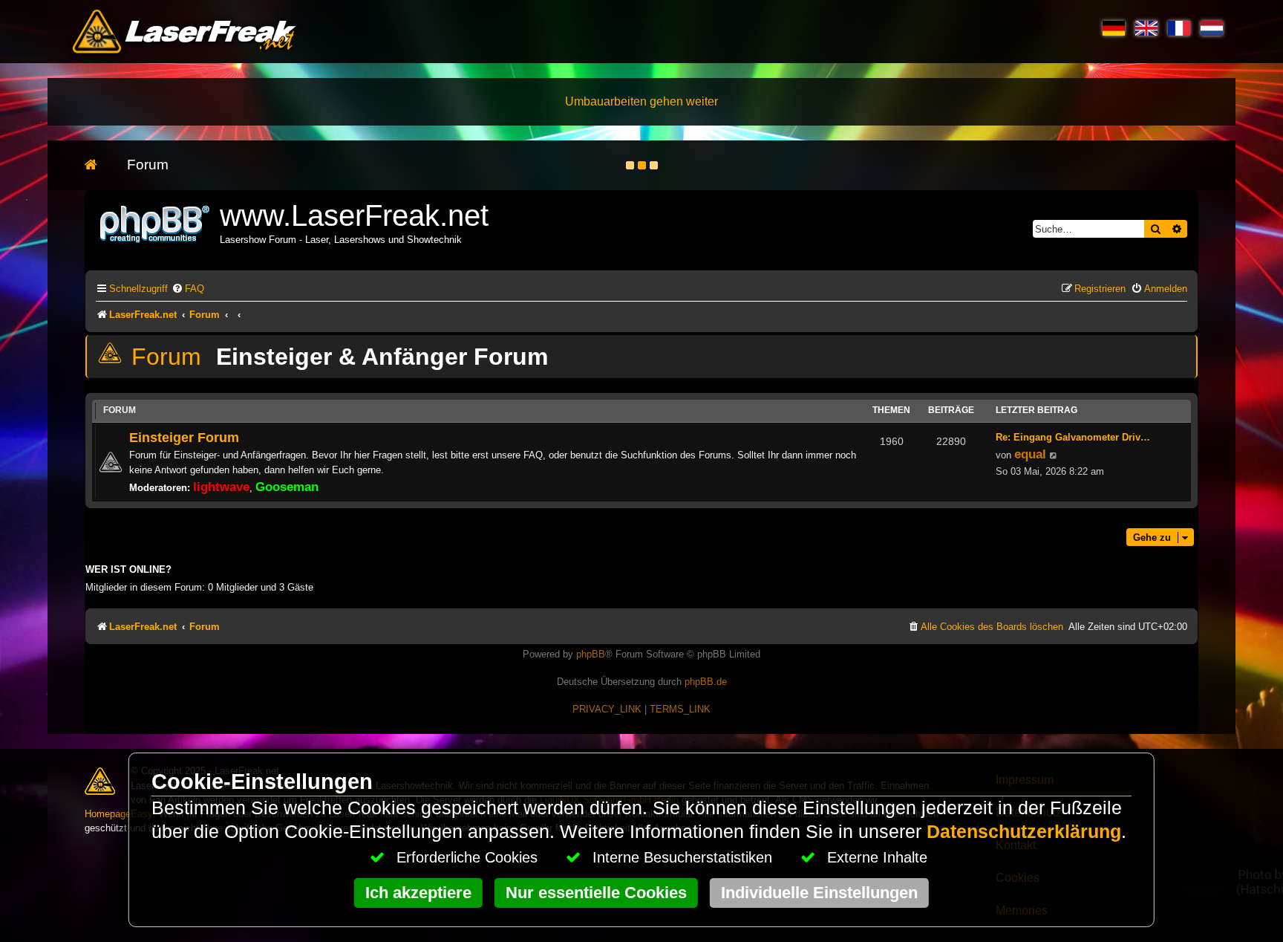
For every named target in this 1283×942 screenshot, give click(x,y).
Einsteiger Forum (184, 437)
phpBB (590, 654)
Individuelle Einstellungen (819, 892)
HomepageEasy (119, 813)
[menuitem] (188, 288)
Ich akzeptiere (418, 892)
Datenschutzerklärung (1024, 832)
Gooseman (287, 486)
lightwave (221, 486)
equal (1030, 453)
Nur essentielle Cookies (596, 892)
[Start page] (98, 165)
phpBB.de (706, 681)
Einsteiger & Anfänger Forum (382, 356)
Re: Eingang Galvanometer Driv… (1073, 437)
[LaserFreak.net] (156, 222)
